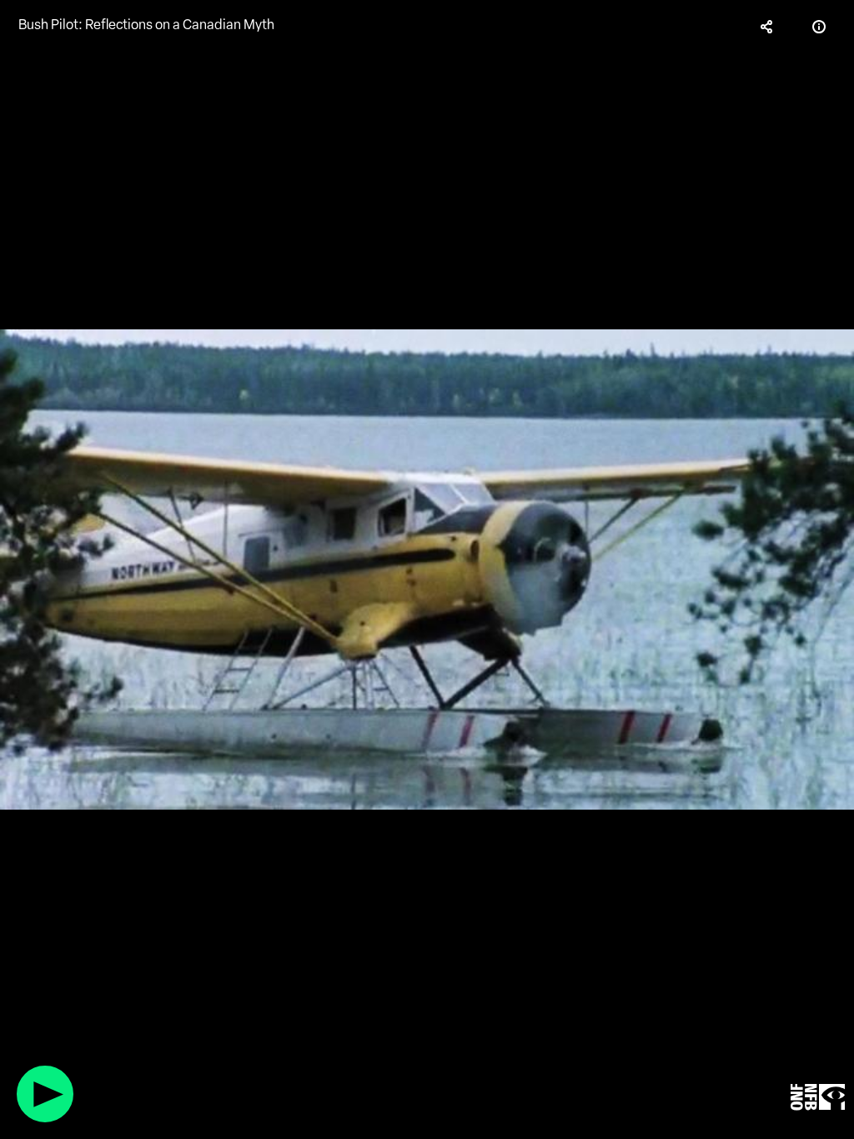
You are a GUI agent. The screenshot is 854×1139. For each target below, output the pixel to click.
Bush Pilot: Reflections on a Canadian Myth (146, 25)
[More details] (819, 26)
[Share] (767, 26)
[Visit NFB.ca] (817, 1098)
